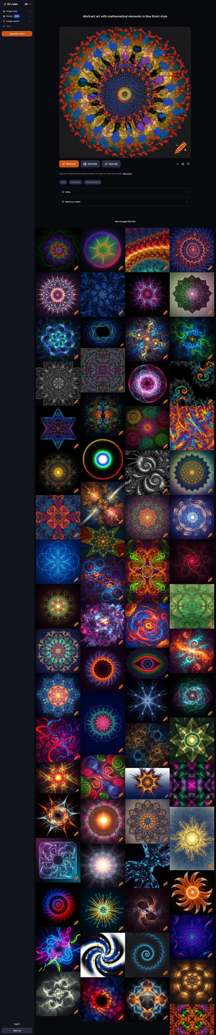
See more (127, 173)
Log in (17, 1024)
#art (63, 182)
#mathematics (93, 182)
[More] (177, 164)
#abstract (75, 182)
